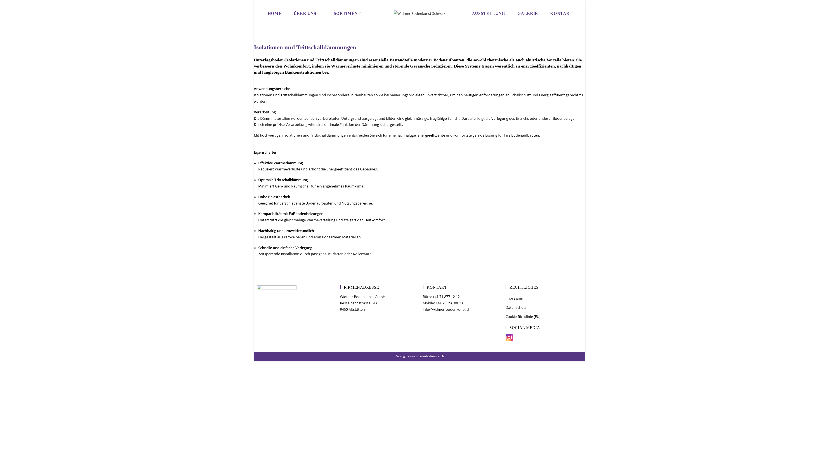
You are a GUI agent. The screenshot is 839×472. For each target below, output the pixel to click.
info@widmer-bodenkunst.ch (446, 309)
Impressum (515, 298)
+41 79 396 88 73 (449, 303)
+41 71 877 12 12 (446, 296)
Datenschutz (516, 307)
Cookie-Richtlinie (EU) (523, 316)
